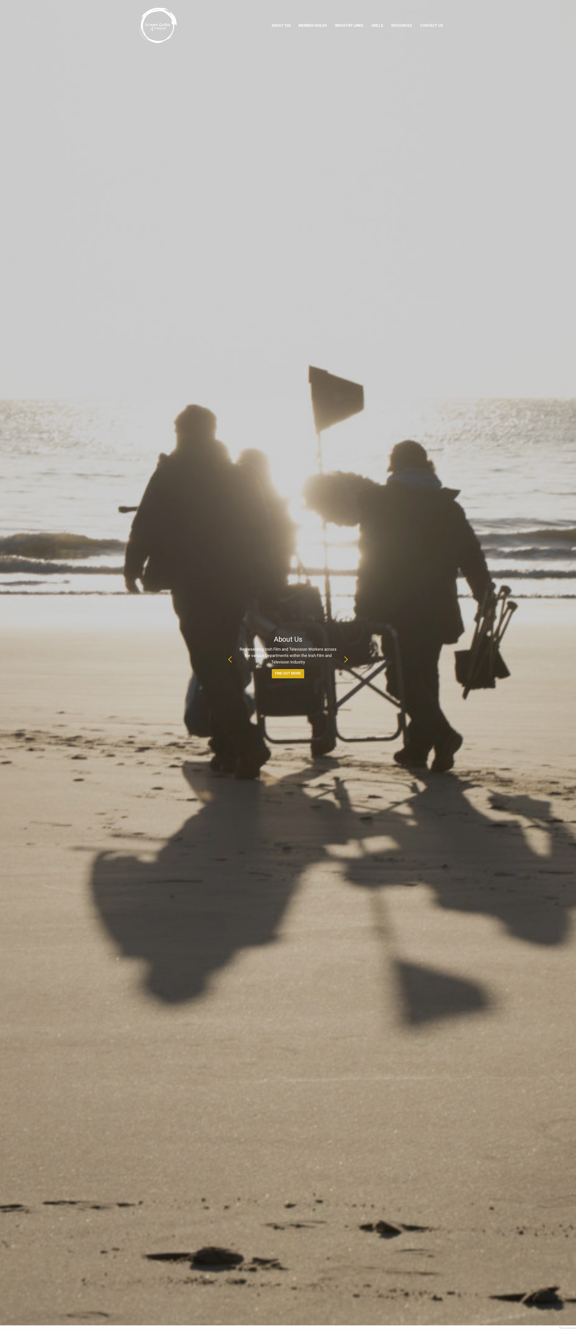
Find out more (288, 673)
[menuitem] (281, 26)
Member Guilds (313, 25)
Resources (401, 25)
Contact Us (431, 25)
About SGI (281, 25)
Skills (377, 25)
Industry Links (349, 25)
